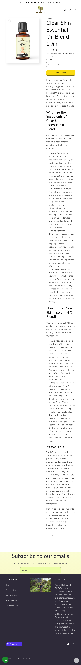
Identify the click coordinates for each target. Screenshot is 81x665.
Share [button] (50, 535)
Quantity (49, 60)
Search (8, 585)
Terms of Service (13, 606)
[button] (4, 9)
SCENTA (14, 659)
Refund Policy (11, 595)
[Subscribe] (58, 570)
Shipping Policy (12, 590)
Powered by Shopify (24, 659)
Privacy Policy (11, 600)
